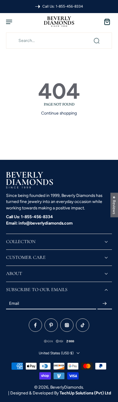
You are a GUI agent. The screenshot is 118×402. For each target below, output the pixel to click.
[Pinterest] (51, 325)
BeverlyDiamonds (66, 387)
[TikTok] (82, 325)
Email (14, 303)
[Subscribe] (104, 304)
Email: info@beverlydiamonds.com (39, 223)
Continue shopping (59, 113)
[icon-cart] (105, 21)
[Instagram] (67, 325)
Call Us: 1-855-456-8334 (29, 216)
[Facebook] (35, 325)
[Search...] (96, 40)
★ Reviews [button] (114, 205)
